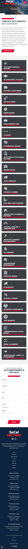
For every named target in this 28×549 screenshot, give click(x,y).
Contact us (14, 446)
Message (4, 410)
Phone (3, 392)
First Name (4, 380)
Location (4, 404)
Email (3, 398)
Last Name (4, 386)
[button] (2, 2)
